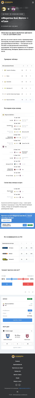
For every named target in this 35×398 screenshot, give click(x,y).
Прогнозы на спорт (17, 368)
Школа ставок (17, 374)
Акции (17, 378)
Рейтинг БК (18, 371)
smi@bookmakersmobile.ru (25, 388)
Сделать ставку (17, 320)
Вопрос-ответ (17, 381)
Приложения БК (17, 364)
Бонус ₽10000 (6, 220)
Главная (17, 361)
